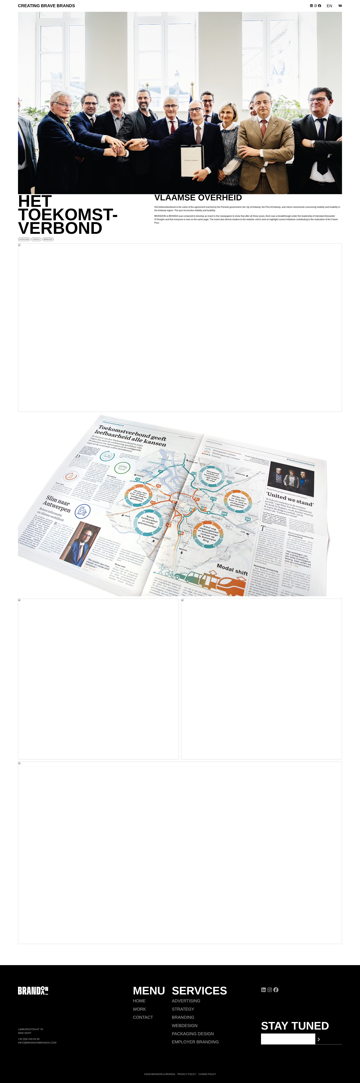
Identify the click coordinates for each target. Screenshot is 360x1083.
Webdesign (185, 1025)
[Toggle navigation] (340, 6)
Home (139, 1001)
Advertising (186, 1001)
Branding (183, 1017)
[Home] (33, 990)
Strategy (183, 1009)
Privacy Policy (186, 1074)
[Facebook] (319, 5)
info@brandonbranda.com (37, 1042)
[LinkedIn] (311, 5)
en (329, 6)
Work (139, 1009)
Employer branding (195, 1042)
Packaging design (193, 1033)
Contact (143, 1017)
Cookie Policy (207, 1074)
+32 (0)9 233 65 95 (29, 1039)
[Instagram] (315, 5)
